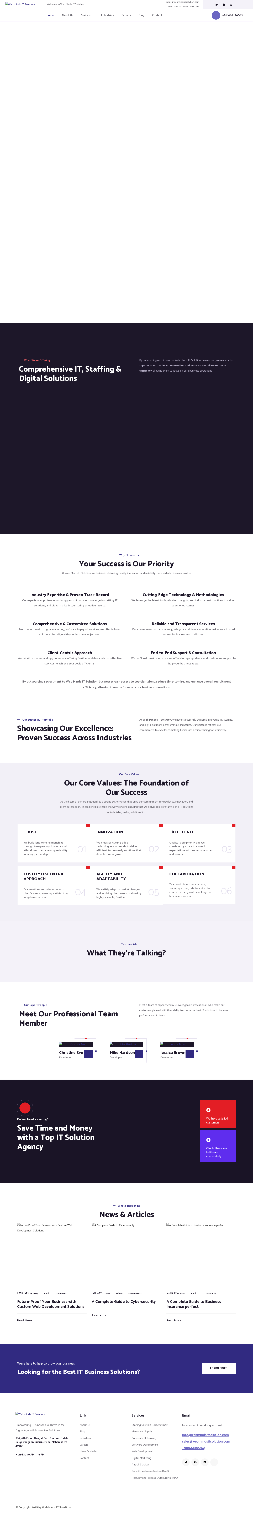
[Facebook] (224, 4)
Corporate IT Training (144, 1438)
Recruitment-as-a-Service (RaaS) (150, 1471)
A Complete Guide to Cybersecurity (124, 1301)
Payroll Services (141, 1464)
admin (47, 1294)
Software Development (145, 1445)
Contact (157, 15)
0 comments (134, 1294)
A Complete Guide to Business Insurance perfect (193, 1304)
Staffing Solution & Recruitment (150, 1425)
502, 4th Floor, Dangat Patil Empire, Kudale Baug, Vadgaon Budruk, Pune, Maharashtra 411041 (41, 1442)
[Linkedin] (231, 4)
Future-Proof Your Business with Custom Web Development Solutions (51, 1304)
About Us (67, 15)
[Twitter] (216, 4)
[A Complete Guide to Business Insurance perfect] (201, 1255)
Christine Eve (71, 1052)
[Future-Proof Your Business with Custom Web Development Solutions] (52, 1255)
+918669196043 (232, 15)
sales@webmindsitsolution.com (182, 2)
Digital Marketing (141, 1458)
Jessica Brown (172, 1052)
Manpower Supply (142, 1431)
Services (86, 15)
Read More (24, 1321)
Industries (107, 15)
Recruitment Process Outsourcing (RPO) (155, 1478)
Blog (141, 15)
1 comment (61, 1294)
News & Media (88, 1451)
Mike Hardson (122, 1052)
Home (50, 15)
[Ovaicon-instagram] (238, 4)
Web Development (142, 1451)
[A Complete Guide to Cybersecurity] (126, 1255)
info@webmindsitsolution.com (205, 1435)
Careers (126, 15)
